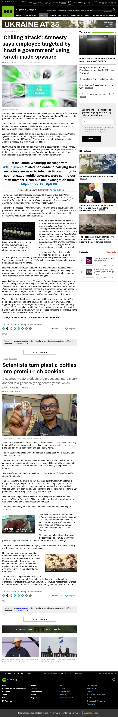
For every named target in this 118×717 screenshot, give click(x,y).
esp (9, 673)
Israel (4, 334)
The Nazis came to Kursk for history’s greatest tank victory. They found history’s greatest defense (96, 239)
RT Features (71, 15)
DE (16, 1)
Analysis (80, 15)
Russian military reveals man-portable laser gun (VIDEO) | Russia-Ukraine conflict (74, 10)
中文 (29, 673)
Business (52, 15)
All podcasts (111, 252)
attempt (18, 302)
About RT (90, 692)
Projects (112, 15)
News (4, 685)
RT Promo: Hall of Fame (96, 695)
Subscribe (91, 139)
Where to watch (64, 692)
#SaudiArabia (13, 167)
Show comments (40, 352)
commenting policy (26, 341)
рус (13, 673)
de (18, 673)
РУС (12, 1)
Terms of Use (92, 685)
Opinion (87, 15)
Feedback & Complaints (96, 701)
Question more (26, 10)
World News (43, 15)
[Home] (8, 11)
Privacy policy (92, 688)
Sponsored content (66, 698)
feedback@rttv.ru (21, 344)
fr (22, 673)
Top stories (84, 32)
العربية (4, 1)
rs (26, 673)
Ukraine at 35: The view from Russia (96, 176)
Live (60, 685)
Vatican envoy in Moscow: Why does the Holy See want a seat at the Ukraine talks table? (96, 208)
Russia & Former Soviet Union (27, 15)
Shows (105, 15)
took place (19, 124)
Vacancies (91, 704)
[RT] (32, 3)
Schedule (62, 695)
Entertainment (97, 15)
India (59, 15)
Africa (64, 15)
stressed (73, 149)
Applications (63, 688)
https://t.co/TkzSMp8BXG (40, 184)
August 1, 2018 (57, 190)
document (20, 281)
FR (20, 1)
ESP (8, 1)
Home (6, 31)
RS (23, 1)
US (3, 601)
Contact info (91, 698)
